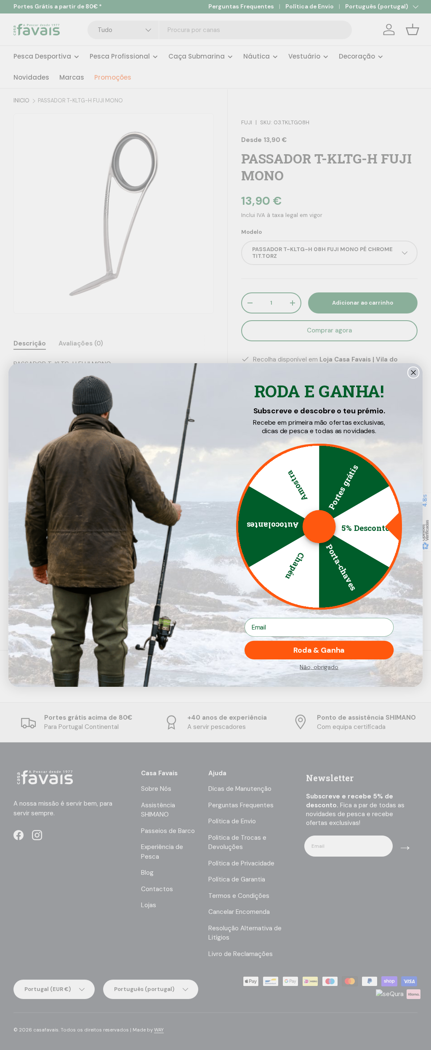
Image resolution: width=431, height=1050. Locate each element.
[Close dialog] (413, 372)
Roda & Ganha (319, 650)
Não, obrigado (319, 667)
